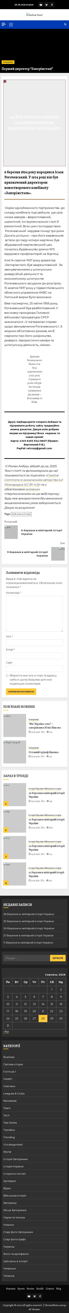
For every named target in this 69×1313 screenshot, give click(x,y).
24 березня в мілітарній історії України (47, 848)
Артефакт (9, 1181)
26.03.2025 (35, 801)
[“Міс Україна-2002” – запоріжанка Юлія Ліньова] (14, 725)
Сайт (9, 662)
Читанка (8, 1275)
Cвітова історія (13, 1064)
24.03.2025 (35, 854)
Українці (8, 1246)
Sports (21, 1288)
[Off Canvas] (4, 24)
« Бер (6, 1031)
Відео (7, 1188)
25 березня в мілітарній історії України (46, 821)
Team (7, 1108)
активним (32, 489)
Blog (58, 1288)
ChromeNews (51, 1305)
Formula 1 (9, 1071)
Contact (50, 1288)
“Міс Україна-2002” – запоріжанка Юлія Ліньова (45, 726)
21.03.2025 (35, 880)
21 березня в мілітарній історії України (46, 874)
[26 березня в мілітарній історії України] (14, 794)
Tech (6, 1115)
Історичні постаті (14, 1173)
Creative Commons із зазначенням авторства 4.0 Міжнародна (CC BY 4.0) (33, 480)
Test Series (10, 1122)
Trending (9, 1137)
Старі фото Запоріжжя (18, 1232)
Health (7, 1079)
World (7, 1151)
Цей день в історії (21, 514)
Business (8, 1057)
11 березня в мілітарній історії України (28, 942)
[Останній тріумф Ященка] (14, 751)
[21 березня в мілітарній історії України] (14, 874)
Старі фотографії (14, 1239)
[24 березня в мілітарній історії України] (14, 847)
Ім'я (9, 636)
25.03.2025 (35, 827)
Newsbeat (10, 1100)
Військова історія (52, 788)
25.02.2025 (35, 756)
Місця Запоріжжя (14, 1210)
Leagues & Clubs (13, 1093)
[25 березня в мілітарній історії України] (14, 821)
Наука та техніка (14, 1217)
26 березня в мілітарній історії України (47, 795)
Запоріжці (8, 62)
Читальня (9, 1268)
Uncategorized (12, 1144)
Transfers (9, 1130)
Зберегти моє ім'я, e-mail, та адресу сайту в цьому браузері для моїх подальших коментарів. (33, 679)
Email (10, 649)
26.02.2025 (35, 732)
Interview (9, 1086)
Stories (30, 1288)
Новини (8, 1224)
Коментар (13, 592)
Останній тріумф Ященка (43, 752)
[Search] (65, 24)
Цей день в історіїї (15, 1261)
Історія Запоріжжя (15, 1159)
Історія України (36, 788)
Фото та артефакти (16, 1254)
